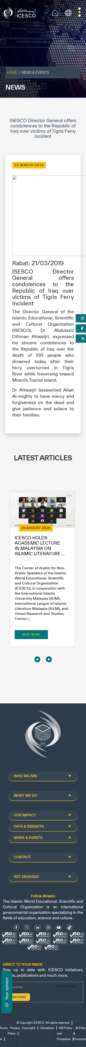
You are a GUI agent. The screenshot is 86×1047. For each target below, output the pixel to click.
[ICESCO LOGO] (43, 736)
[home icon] (55, 12)
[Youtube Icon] (59, 927)
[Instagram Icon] (48, 927)
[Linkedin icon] (38, 927)
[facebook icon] (16, 927)
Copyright (28, 1028)
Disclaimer (47, 1028)
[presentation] (37, 659)
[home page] (20, 12)
